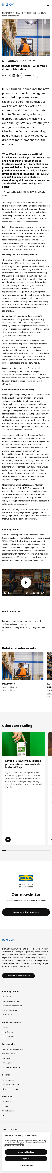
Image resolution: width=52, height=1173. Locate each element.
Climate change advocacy (11, 1067)
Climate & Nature (8, 1054)
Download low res (9, 690)
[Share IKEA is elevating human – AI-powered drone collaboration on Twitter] (10, 75)
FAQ (3, 1115)
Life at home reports (10, 1089)
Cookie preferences (9, 1129)
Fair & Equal (6, 1063)
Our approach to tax (10, 1010)
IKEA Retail (6, 1027)
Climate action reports (10, 1084)
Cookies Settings (26, 1165)
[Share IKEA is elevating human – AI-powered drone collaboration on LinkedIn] (14, 75)
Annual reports (8, 1080)
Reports (6, 1075)
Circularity (6, 1058)
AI (3, 60)
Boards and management (12, 1006)
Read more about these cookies (14, 1146)
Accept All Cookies (26, 1152)
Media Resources (8, 1111)
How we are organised (10, 1001)
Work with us (7, 1015)
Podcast (5, 1106)
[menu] (48, 4)
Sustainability (8, 1044)
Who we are (6, 997)
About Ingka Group (11, 991)
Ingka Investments (9, 1036)
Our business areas (11, 1022)
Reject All (26, 1158)
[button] (26, 912)
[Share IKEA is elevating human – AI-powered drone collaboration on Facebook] (18, 75)
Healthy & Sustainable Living (12, 1049)
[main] (26, 1151)
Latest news (6, 1102)
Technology (13, 60)
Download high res (9, 687)
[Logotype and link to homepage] (8, 4)
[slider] (13, 593)
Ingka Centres (7, 1032)
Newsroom (7, 13)
